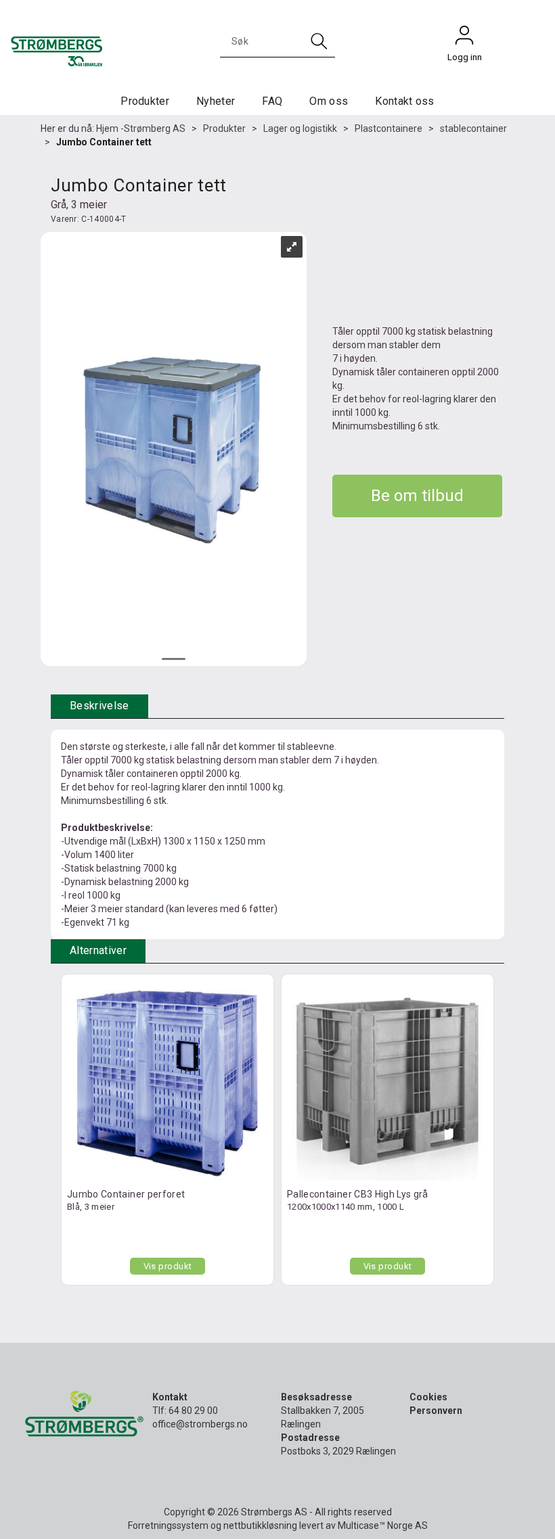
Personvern (435, 1410)
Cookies (428, 1397)
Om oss (328, 101)
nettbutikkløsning (260, 1525)
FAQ (272, 101)
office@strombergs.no (200, 1424)
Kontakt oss (405, 101)
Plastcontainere (388, 128)
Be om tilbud (417, 495)
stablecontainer (473, 128)
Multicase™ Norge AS (383, 1525)
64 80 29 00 (193, 1410)
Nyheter (215, 101)
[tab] (99, 706)
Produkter (144, 101)
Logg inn (464, 38)
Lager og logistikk (300, 128)
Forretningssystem (168, 1525)
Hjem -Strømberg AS (140, 128)
